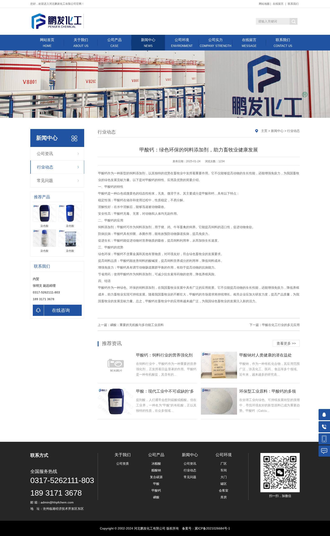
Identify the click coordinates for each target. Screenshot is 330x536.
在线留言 (278, 3)
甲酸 (156, 483)
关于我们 (80, 43)
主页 (264, 131)
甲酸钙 (156, 490)
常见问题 (45, 180)
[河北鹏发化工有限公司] (57, 21)
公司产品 (114, 43)
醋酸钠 (156, 470)
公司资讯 (45, 153)
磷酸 (156, 497)
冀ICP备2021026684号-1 (212, 528)
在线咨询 (61, 310)
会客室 (223, 490)
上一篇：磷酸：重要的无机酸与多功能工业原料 (131, 325)
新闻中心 (148, 43)
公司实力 (215, 43)
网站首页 (47, 43)
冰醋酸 (156, 463)
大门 (223, 477)
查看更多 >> (286, 343)
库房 (223, 497)
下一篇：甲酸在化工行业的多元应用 (274, 325)
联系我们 (293, 3)
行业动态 (45, 167)
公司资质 (122, 463)
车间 (223, 470)
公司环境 (182, 43)
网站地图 (264, 3)
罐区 (223, 483)
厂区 (223, 463)
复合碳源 (156, 477)
